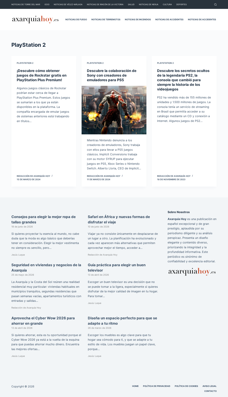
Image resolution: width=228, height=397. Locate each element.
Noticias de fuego (76, 19)
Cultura (167, 4)
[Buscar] (215, 4)
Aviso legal (210, 386)
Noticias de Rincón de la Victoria (105, 4)
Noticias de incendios (138, 19)
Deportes (181, 4)
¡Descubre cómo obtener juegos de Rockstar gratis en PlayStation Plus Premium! (41, 75)
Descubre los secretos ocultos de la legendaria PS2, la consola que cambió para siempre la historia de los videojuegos (183, 80)
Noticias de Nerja (148, 4)
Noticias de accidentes (169, 19)
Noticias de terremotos (105, 19)
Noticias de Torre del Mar (25, 4)
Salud (131, 4)
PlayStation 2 (25, 63)
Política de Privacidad (156, 386)
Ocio (47, 4)
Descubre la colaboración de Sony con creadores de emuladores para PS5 (111, 75)
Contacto (210, 391)
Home (135, 386)
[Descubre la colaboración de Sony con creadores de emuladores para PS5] (114, 110)
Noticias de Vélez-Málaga (68, 4)
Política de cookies (186, 386)
